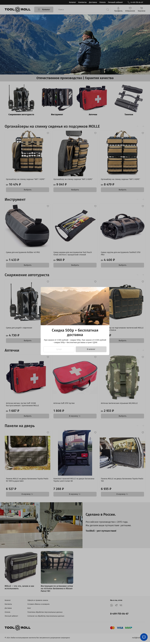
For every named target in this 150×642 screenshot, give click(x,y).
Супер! (59, 349)
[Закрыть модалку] (105, 291)
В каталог (91, 349)
